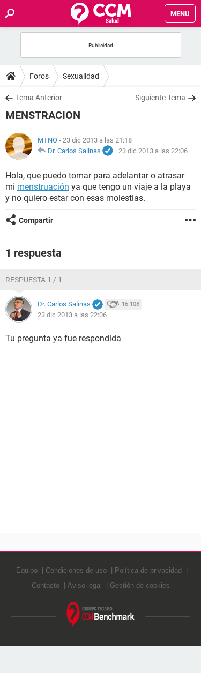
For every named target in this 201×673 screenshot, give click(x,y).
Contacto (45, 585)
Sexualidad (81, 76)
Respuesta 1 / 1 (33, 279)
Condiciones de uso (76, 570)
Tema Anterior (39, 97)
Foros (39, 76)
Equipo (27, 570)
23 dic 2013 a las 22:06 (153, 151)
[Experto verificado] (107, 151)
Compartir (36, 220)
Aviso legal (85, 585)
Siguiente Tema (160, 97)
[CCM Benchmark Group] (101, 615)
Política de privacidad (148, 570)
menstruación (43, 187)
